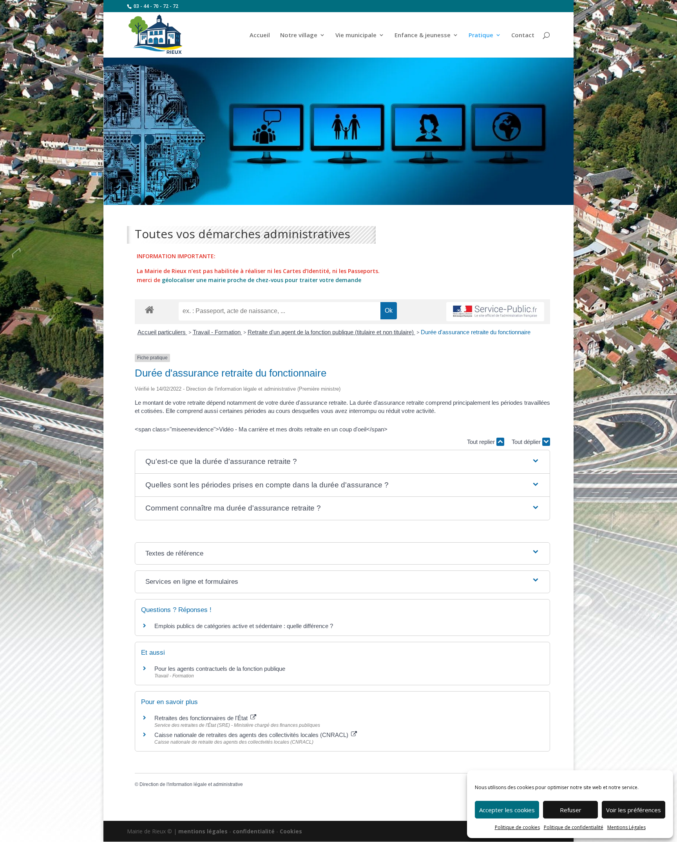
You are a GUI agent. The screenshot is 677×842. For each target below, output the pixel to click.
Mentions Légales (626, 827)
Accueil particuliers (162, 332)
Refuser (570, 810)
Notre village (298, 35)
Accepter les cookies (507, 810)
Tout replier (481, 441)
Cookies (291, 831)
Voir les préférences (633, 810)
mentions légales (203, 831)
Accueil (260, 35)
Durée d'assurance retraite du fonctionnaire (475, 332)
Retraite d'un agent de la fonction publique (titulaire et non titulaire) (331, 332)
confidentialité (254, 831)
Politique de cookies (517, 827)
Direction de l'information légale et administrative (191, 784)
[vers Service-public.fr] (495, 311)
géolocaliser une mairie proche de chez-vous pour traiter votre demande (261, 280)
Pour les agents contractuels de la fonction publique (219, 668)
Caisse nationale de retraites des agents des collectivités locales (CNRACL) (252, 735)
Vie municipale (356, 35)
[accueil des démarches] (149, 309)
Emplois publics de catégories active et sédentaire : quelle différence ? (243, 626)
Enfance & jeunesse (423, 35)
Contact (522, 35)
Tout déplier (527, 441)
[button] (342, 461)
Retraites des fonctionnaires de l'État (201, 718)
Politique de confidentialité (573, 827)
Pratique (481, 35)
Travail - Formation (217, 332)
